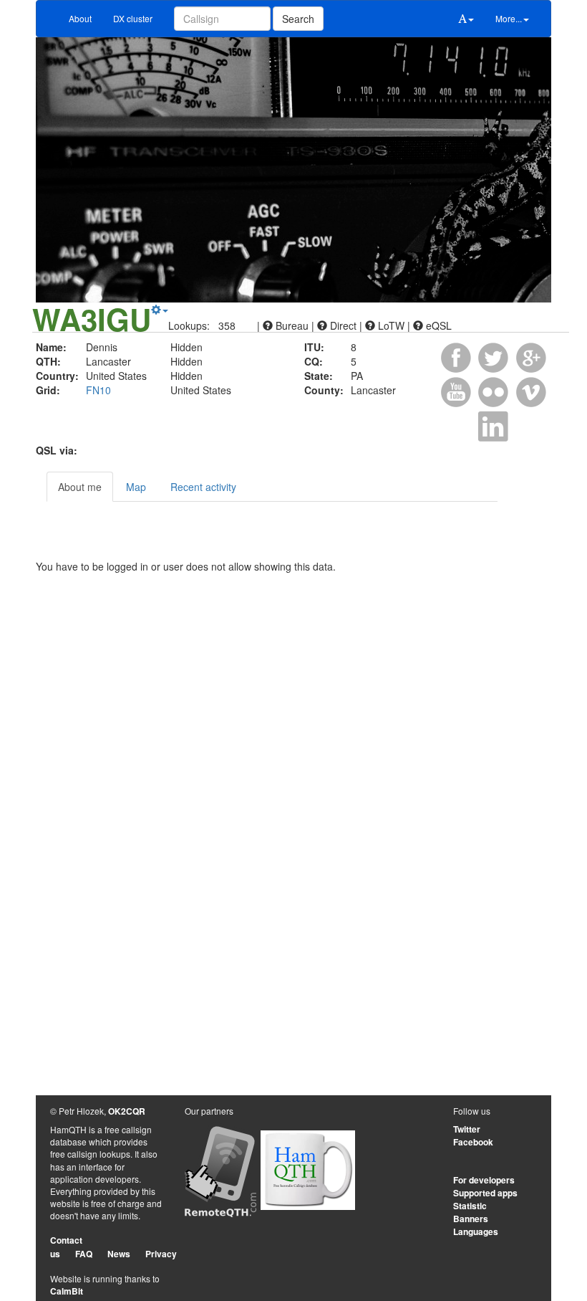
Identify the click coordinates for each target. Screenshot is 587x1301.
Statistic (470, 1205)
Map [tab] (136, 487)
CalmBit (66, 1291)
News (118, 1253)
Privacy (161, 1253)
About (80, 18)
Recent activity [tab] (203, 487)
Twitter (466, 1129)
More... (508, 18)
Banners (470, 1218)
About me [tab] (80, 487)
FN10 (98, 390)
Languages (475, 1231)
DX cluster (132, 18)
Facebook (473, 1141)
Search (298, 18)
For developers (484, 1179)
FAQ (83, 1253)
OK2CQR (126, 1111)
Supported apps (485, 1192)
